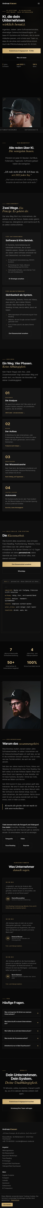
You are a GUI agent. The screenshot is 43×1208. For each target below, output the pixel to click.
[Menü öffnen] (39, 3)
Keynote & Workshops (9, 1157)
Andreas (9, 3)
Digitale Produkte (8, 1177)
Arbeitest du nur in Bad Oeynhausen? (21, 1047)
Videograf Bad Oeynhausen (11, 1168)
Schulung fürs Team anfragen (21, 1110)
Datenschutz (6, 1187)
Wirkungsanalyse (8, 1152)
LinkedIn (5, 1182)
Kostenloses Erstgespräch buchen (21, 1103)
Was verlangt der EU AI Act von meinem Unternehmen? (21, 1015)
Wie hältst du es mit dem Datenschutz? (21, 1033)
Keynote (26, 847)
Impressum (5, 1185)
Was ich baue (21, 57)
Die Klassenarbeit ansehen (18, 333)
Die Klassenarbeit (8, 1155)
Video (23, 841)
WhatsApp (21, 571)
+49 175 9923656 (8, 1143)
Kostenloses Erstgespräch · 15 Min (21, 51)
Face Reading (10, 847)
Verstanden (7, 1204)
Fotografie (9, 841)
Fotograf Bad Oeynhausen (11, 1165)
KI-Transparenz (7, 1190)
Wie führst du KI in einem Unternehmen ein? (21, 1024)
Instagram (5, 1180)
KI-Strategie (6, 1163)
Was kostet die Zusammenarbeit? (21, 1040)
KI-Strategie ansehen (16, 279)
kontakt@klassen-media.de (25, 1143)
